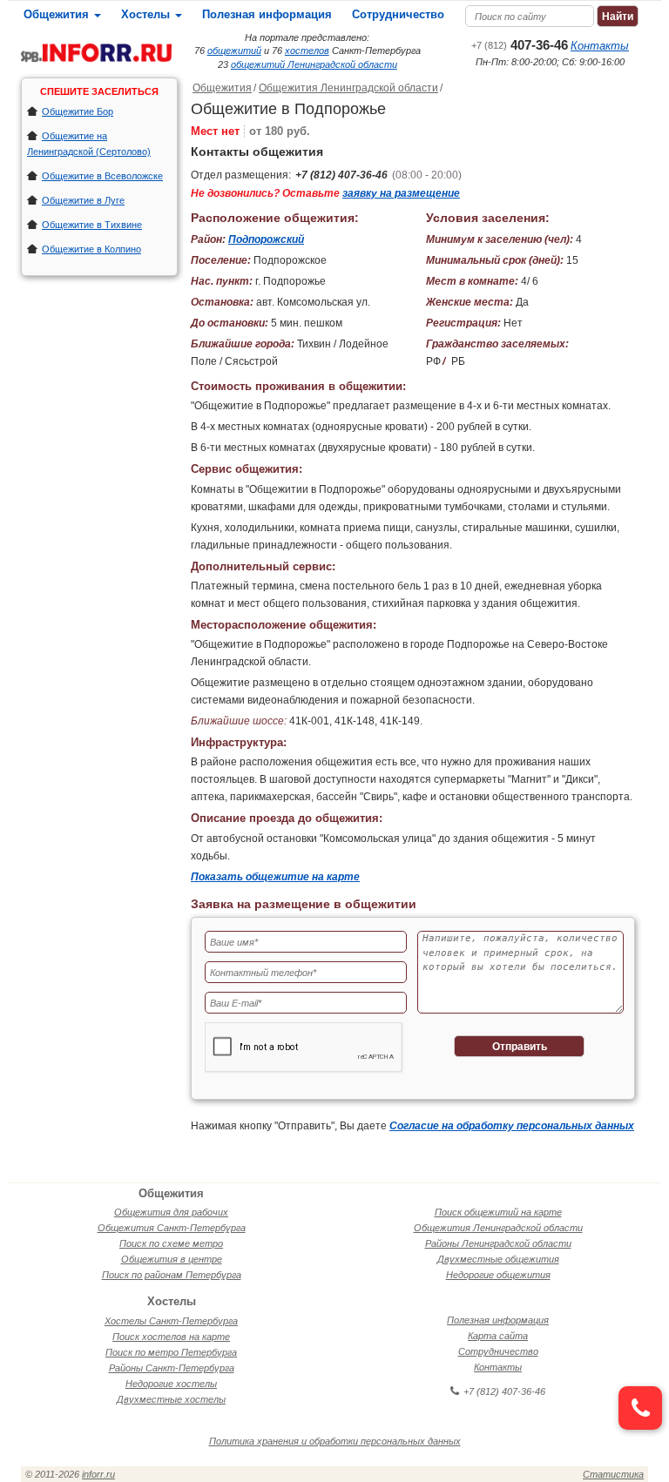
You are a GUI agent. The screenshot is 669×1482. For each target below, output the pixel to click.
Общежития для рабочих (171, 1212)
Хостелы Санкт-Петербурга (171, 1321)
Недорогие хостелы (171, 1383)
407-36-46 (519, 44)
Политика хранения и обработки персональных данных (335, 1441)
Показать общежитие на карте (275, 877)
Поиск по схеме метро (171, 1243)
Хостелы (147, 14)
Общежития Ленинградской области (348, 88)
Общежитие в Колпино (91, 249)
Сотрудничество (398, 14)
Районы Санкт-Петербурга (171, 1368)
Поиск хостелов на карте (171, 1336)
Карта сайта (498, 1335)
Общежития (58, 14)
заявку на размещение (401, 193)
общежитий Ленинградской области (314, 64)
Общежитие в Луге (83, 200)
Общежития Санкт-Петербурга (172, 1228)
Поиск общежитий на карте (498, 1212)
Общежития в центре (171, 1259)
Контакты (600, 45)
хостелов (307, 50)
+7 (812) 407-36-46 (341, 175)
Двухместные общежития (498, 1259)
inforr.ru (98, 1474)
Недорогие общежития (498, 1275)
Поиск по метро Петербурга (171, 1352)
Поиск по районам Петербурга (171, 1275)
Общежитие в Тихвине (92, 224)
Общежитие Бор (77, 111)
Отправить (519, 1047)
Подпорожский (266, 239)
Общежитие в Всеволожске (102, 176)
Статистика (613, 1474)
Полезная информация (267, 14)
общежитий (234, 50)
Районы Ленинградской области (498, 1243)
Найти (617, 16)
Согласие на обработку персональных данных (511, 1126)
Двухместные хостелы (171, 1399)
